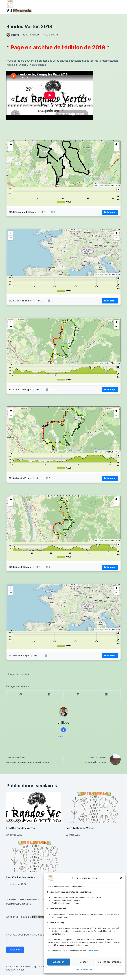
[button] (120, 878)
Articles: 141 (63, 737)
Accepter (58, 961)
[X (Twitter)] (49, 694)
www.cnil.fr (94, 950)
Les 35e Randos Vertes (20, 828)
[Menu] (119, 6)
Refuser (83, 961)
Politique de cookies (83, 969)
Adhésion (11, 899)
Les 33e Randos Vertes (20, 877)
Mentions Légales (29, 899)
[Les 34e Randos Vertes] (93, 807)
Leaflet (100, 185)
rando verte (51, 35)
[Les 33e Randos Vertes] (33, 856)
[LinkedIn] (106, 694)
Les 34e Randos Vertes (80, 828)
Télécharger (110, 212)
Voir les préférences (109, 961)
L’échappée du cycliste (18, 904)
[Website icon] (63, 729)
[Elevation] (118, 189)
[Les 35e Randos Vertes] (33, 807)
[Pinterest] (78, 694)
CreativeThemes (15, 969)
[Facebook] (21, 694)
